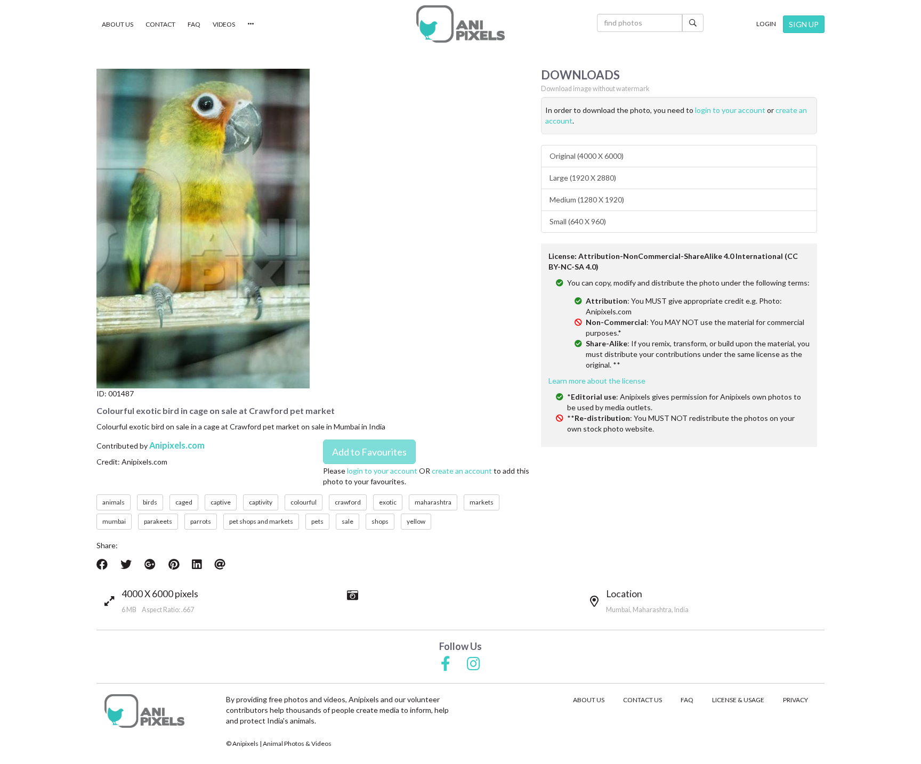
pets (317, 521)
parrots (200, 521)
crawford (348, 502)
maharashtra (433, 502)
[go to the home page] (460, 24)
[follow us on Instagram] (473, 664)
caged (183, 502)
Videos (224, 24)
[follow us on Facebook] (445, 664)
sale (347, 521)
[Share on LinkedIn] (196, 564)
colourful (303, 502)
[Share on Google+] (150, 564)
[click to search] (693, 23)
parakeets (158, 521)
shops (380, 521)
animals (113, 502)
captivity (260, 502)
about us (588, 700)
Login (766, 24)
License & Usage (738, 700)
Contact (160, 24)
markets (482, 502)
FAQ (194, 24)
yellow (416, 521)
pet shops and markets (261, 521)
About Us (117, 24)
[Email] (219, 564)
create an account (462, 470)
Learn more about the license (596, 380)
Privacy (795, 700)
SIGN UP (804, 24)
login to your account (382, 470)
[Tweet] (126, 564)
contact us (642, 700)
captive (221, 502)
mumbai (114, 521)
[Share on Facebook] (102, 564)
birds (150, 502)
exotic (388, 502)
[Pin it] (173, 564)
